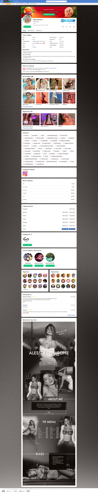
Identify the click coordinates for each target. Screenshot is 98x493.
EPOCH (26, 489)
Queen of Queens (52, 68)
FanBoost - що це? (71, 22)
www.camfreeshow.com (14, 489)
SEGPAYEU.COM (31, 489)
